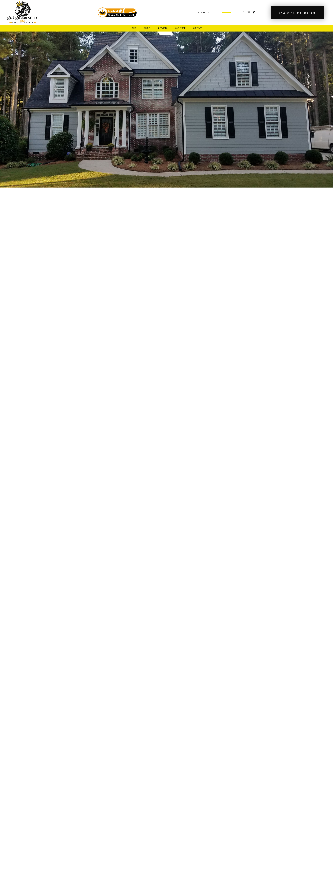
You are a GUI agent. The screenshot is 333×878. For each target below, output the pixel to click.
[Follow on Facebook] (243, 12)
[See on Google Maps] (253, 12)
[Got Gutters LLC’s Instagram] (248, 12)
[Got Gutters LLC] (23, 12)
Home (133, 28)
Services (163, 28)
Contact (197, 28)
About (147, 28)
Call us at (297, 13)
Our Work (180, 28)
